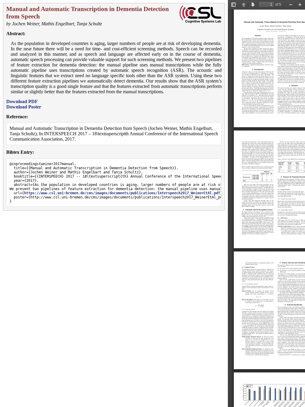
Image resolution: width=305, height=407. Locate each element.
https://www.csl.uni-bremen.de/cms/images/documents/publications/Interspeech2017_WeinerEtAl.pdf (122, 193)
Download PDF (22, 101)
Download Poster (23, 106)
